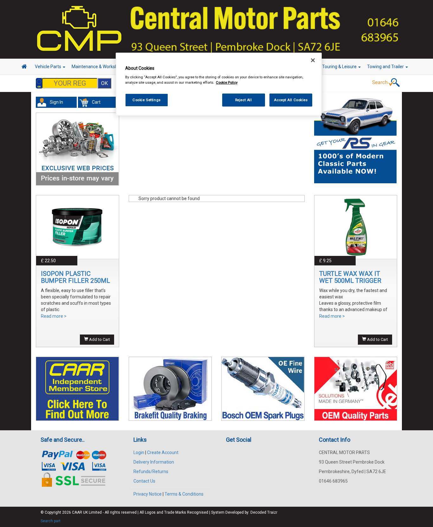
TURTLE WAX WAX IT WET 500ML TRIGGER (350, 277)
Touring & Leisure (340, 66)
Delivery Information (153, 462)
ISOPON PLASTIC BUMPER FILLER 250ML (75, 277)
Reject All (243, 100)
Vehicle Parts (48, 66)
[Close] (313, 60)
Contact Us (144, 481)
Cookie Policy (226, 83)
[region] (219, 84)
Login (138, 452)
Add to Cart (99, 339)
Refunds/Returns (150, 471)
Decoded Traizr (263, 512)
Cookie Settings (146, 100)
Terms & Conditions (184, 494)
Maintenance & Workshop (98, 66)
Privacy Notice (147, 494)
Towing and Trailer (386, 66)
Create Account (162, 452)
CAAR (77, 512)
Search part (51, 521)
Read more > (54, 316)
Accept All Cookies (290, 100)
